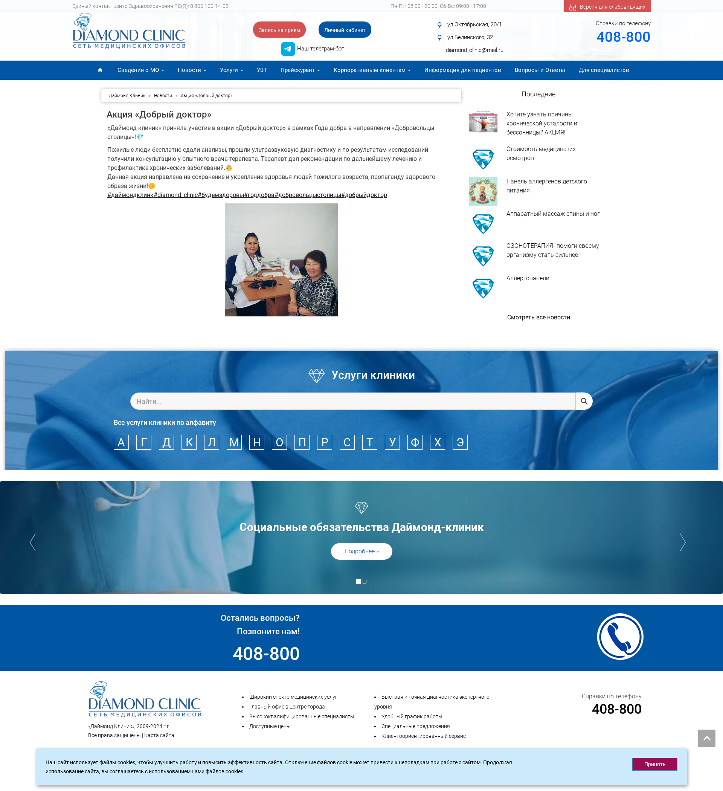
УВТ (262, 70)
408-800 (623, 37)
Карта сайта (159, 735)
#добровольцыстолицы (308, 195)
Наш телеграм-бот (320, 48)
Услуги (229, 70)
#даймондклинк (130, 195)
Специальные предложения (415, 726)
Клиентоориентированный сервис (423, 736)
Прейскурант (298, 70)
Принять (655, 764)
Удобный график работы (411, 716)
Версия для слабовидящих (612, 7)
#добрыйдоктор (364, 195)
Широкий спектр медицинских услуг (293, 697)
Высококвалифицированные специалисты (301, 716)
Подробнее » (362, 551)
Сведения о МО (138, 70)
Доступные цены (270, 726)
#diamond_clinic (176, 195)
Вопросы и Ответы (540, 70)
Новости (190, 70)
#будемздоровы (221, 195)
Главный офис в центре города (287, 707)
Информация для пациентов (462, 70)
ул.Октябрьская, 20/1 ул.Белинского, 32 (477, 31)
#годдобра (259, 195)
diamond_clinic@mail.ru (474, 50)
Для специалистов (604, 70)
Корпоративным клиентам (370, 70)
